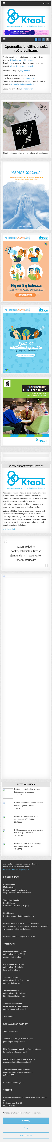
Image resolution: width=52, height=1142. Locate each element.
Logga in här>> (31, 78)
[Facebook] (39, 39)
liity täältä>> (25, 71)
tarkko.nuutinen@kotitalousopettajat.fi (18, 1072)
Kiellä (26, 1128)
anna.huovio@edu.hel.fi (12, 983)
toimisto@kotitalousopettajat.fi (21, 66)
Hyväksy (26, 1120)
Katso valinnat (26, 1135)
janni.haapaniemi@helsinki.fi (14, 1042)
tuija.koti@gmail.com (11, 970)
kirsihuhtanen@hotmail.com (14, 996)
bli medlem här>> (28, 89)
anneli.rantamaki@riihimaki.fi (14, 1009)
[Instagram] (43, 39)
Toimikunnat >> (9, 1017)
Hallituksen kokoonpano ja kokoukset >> (19, 936)
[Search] (47, 39)
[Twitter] (36, 39)
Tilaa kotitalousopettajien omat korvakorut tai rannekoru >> (25, 153)
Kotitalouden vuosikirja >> (13, 1083)
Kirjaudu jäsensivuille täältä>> (21, 60)
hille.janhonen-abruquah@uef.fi (15, 1052)
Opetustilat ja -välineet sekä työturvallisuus (26, 49)
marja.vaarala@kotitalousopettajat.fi (17, 893)
